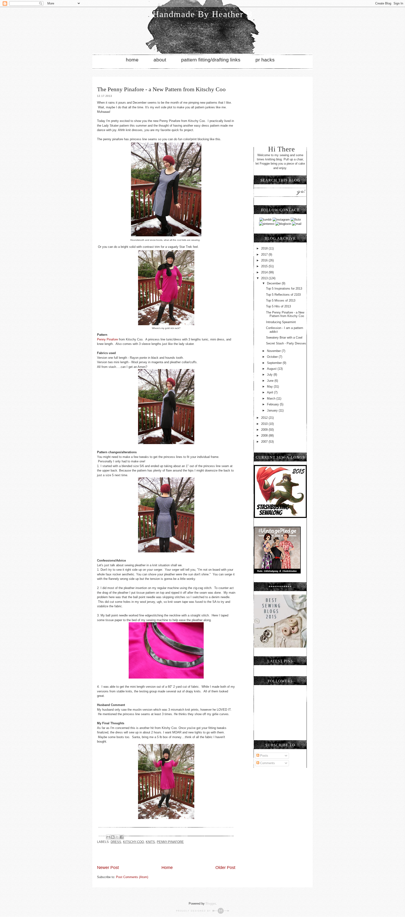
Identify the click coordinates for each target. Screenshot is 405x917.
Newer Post (108, 867)
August (272, 368)
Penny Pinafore (107, 339)
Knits (150, 842)
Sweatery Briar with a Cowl (284, 337)
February (273, 404)
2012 (265, 417)
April (270, 392)
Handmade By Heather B (203, 14)
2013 (265, 278)
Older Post (225, 867)
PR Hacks (265, 59)
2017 (265, 254)
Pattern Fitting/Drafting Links (210, 59)
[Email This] (108, 837)
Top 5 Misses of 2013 (280, 300)
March (271, 398)
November (274, 351)
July (270, 374)
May (270, 386)
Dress (116, 842)
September (275, 363)
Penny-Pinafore (170, 842)
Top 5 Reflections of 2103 (283, 294)
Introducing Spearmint (281, 322)
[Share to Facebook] (121, 837)
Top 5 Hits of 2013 (278, 306)
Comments (267, 763)
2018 (265, 248)
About (160, 59)
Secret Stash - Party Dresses (286, 343)
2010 (265, 424)
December (274, 283)
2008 (265, 435)
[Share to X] (117, 837)
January (273, 410)
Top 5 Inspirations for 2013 (284, 288)
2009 (265, 429)
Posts (263, 755)
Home (132, 59)
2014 (265, 272)
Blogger (211, 903)
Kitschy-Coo (133, 842)
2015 (265, 266)
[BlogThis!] (112, 837)
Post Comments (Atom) (132, 877)
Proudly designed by (194, 911)
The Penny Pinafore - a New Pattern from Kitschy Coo (285, 314)
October (273, 356)
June (270, 380)
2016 (265, 260)
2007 (265, 441)
